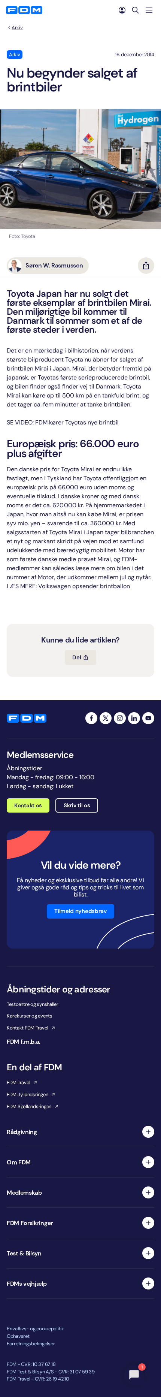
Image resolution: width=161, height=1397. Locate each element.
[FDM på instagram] (120, 718)
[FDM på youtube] (148, 718)
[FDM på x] (106, 718)
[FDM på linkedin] (134, 718)
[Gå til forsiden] (24, 10)
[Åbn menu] (149, 10)
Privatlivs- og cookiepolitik (35, 1328)
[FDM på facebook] (91, 718)
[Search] (136, 10)
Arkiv (17, 28)
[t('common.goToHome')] (26, 718)
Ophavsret (18, 1336)
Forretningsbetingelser (31, 1343)
